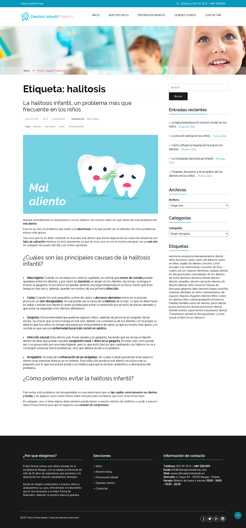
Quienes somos (185, 15)
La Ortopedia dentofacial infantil (192, 158)
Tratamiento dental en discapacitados (192, 314)
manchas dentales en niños (185, 292)
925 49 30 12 (183, 466)
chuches (207, 263)
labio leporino (200, 288)
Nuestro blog (119, 15)
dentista (185, 278)
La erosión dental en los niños (190, 136)
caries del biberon (206, 259)
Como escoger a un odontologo (194, 265)
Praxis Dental (39, 405)
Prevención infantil (152, 15)
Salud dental (92, 119)
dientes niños (186, 285)
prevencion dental (188, 306)
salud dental (195, 310)
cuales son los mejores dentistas (189, 270)
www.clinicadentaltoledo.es (188, 473)
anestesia (175, 256)
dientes (215, 278)
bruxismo (181, 259)
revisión (182, 310)
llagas (213, 288)
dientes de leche (201, 281)
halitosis (37, 126)
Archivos (174, 199)
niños (61, 126)
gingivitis (186, 288)
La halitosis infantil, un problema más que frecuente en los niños (77, 106)
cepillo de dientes (191, 263)
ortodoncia (217, 299)
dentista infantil (200, 278)
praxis (172, 306)
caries (191, 259)
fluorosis (200, 285)
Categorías (175, 228)
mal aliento (50, 126)
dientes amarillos (179, 281)
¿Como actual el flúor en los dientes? (197, 315)
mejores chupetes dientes (195, 296)
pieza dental (218, 303)
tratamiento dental (215, 310)
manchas (223, 288)
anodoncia (187, 256)
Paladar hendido (179, 303)
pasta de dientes (199, 303)
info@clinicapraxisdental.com (189, 469)
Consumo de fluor (211, 267)
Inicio (96, 15)
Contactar (213, 15)
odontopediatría (76, 126)
